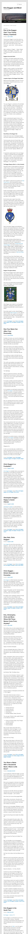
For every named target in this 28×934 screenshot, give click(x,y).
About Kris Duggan (11, 21)
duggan (7, 322)
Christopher (6, 530)
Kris (10, 322)
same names (16, 492)
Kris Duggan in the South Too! (10, 909)
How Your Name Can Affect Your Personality (11, 331)
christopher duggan (7, 458)
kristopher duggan (20, 458)
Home (5, 21)
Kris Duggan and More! (13, 8)
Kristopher (19, 322)
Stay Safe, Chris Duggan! (9, 538)
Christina (9, 755)
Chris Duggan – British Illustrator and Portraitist (11, 573)
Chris (17, 321)
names (16, 565)
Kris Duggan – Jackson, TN (9, 915)
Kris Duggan (9, 321)
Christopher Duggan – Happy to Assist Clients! (11, 500)
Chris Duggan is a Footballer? (10, 465)
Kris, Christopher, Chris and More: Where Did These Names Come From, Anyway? (10, 619)
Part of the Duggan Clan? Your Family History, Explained (10, 32)
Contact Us (19, 21)
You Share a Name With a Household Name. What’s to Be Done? (10, 765)
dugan (5, 322)
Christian (5, 608)
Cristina (15, 755)
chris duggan (20, 321)
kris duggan (14, 322)
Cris (4, 565)
